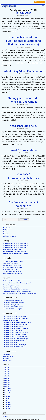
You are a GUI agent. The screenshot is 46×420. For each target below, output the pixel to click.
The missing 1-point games (11, 285)
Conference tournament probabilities (23, 204)
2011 (7, 392)
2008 (6, 398)
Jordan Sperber (7, 360)
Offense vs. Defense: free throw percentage (16, 318)
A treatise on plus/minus (10, 269)
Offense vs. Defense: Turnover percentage (15, 339)
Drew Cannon (7, 354)
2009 (7, 396)
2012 (7, 390)
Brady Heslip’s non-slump (10, 263)
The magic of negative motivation (13, 261)
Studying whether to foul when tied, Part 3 (15, 243)
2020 (6, 374)
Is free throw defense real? (11, 320)
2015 (7, 384)
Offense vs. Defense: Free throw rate (13, 341)
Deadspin (6, 234)
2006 (7, 402)
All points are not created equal (12, 273)
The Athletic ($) (7, 228)
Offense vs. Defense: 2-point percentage (15, 336)
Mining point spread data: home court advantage (23, 99)
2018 (6, 378)
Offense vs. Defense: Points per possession (15, 332)
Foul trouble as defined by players (13, 307)
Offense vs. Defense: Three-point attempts (15, 328)
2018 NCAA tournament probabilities (23, 176)
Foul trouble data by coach (11, 305)
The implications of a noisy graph (12, 309)
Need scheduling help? (23, 126)
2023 (6, 368)
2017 (7, 380)
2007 (7, 400)
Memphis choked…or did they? (12, 265)
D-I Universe (23, 13)
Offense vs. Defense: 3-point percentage (15, 324)
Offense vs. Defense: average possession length (17, 322)
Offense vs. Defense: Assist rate (12, 330)
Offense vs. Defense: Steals (11, 343)
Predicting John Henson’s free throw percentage (17, 291)
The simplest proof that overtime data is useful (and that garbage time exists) (23, 40)
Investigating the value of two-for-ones (14, 252)
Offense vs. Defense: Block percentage (14, 345)
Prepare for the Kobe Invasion (11, 287)
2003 (7, 408)
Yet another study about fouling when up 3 (15, 254)
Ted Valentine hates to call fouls (12, 281)
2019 (7, 376)
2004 (7, 406)
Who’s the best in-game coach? (12, 249)
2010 (7, 394)
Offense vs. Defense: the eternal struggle (15, 316)
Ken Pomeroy (20, 15)
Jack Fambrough (8, 356)
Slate (4, 232)
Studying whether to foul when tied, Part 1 (15, 247)
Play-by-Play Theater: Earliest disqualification (16, 289)
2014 (7, 386)
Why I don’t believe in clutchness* (13, 267)
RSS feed (5, 416)
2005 (7, 404)
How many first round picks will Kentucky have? (17, 283)
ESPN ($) (5, 230)
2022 (6, 370)
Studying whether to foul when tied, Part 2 (15, 245)
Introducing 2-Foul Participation (23, 71)
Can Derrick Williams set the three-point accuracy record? (20, 293)
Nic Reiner (6, 358)
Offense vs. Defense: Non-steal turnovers (15, 334)
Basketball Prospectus (9, 236)
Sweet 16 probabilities (23, 150)
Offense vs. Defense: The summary (13, 347)
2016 (7, 382)
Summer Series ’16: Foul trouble (12, 301)
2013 (7, 388)
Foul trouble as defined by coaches (13, 303)
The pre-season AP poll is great (12, 271)
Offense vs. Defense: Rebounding (13, 326)
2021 (6, 372)
